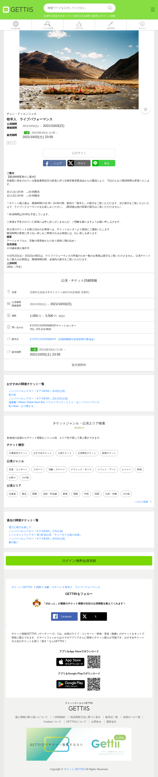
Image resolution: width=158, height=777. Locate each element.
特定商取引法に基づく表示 (85, 717)
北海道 (12, 494)
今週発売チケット (18, 453)
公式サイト (79, 153)
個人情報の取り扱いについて (31, 717)
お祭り (12, 477)
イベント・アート (106, 469)
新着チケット (109, 453)
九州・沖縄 (111, 494)
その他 (25, 477)
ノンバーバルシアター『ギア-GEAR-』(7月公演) (36, 531)
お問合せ (96, 721)
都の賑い (14, 542)
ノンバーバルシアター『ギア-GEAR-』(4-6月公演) (37, 538)
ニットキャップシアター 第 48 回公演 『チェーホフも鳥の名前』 (45, 534)
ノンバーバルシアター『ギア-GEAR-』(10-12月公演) (38, 398)
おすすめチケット (42, 453)
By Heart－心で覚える (21, 406)
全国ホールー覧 (131, 717)
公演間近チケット (87, 453)
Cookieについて (52, 721)
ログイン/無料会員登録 (79, 561)
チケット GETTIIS (74, 769)
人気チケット (65, 453)
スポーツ (38, 469)
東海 (65, 494)
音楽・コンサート (18, 469)
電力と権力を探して (20, 527)
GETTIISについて (76, 721)
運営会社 (111, 721)
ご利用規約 (59, 717)
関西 (75, 494)
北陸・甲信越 (50, 494)
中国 (86, 494)
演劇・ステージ (57, 469)
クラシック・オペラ (81, 469)
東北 (24, 494)
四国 (97, 494)
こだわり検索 (141, 501)
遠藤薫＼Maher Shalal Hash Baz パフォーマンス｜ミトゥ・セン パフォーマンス (54, 402)
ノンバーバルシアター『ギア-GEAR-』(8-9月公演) (37, 391)
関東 (34, 494)
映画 (139, 469)
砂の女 (12, 394)
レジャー (126, 469)
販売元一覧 (111, 717)
